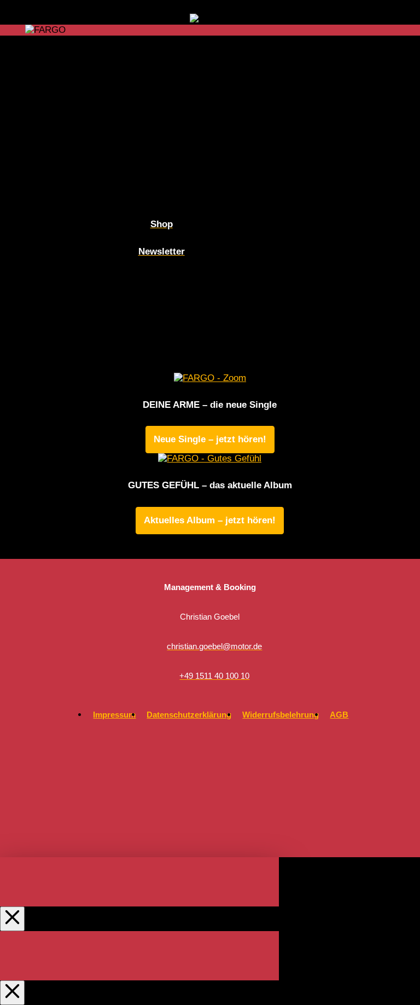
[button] (392, 30)
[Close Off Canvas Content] (12, 918)
